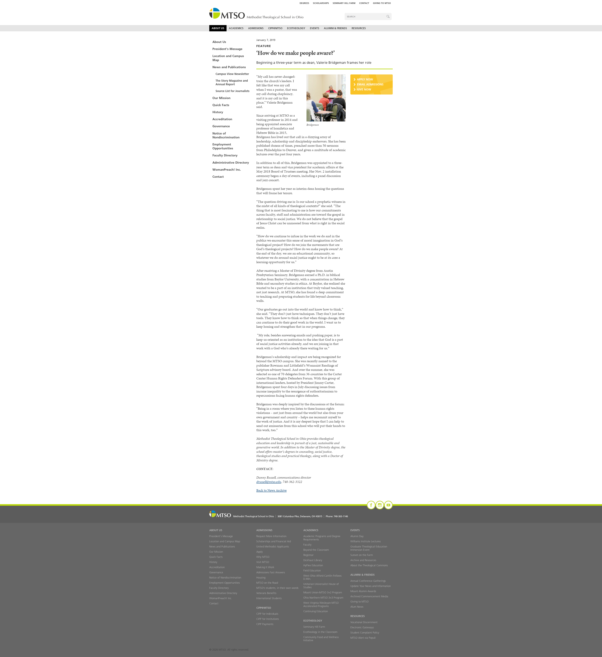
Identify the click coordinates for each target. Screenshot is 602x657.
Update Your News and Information (370, 586)
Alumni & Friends (335, 28)
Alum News (356, 606)
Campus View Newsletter (232, 74)
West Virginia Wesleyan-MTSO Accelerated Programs (321, 604)
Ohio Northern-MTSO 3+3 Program (323, 597)
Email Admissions (370, 84)
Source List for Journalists (232, 91)
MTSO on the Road (267, 582)
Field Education (312, 570)
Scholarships (321, 3)
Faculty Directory (225, 155)
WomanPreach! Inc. (226, 169)
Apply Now (365, 79)
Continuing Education (315, 611)
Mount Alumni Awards (363, 591)
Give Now (364, 89)
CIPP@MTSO (275, 28)
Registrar (308, 555)
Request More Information (271, 536)
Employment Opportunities (222, 146)
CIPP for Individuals (267, 613)
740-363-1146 (341, 516)
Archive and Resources (363, 560)
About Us (218, 28)
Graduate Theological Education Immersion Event (368, 548)
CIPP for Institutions (267, 618)
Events (314, 28)
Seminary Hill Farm (344, 3)
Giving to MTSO (382, 3)
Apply (259, 551)
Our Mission (221, 98)
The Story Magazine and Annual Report (232, 82)
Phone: (337, 516)
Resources (359, 28)
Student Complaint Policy (364, 632)
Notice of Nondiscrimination (226, 135)
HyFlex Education (313, 565)
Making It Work (265, 567)
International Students (269, 598)
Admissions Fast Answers (270, 572)
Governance (221, 126)
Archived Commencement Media (369, 596)
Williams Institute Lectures (365, 541)
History (217, 112)
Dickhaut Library (312, 560)
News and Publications (229, 67)
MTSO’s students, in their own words (277, 587)
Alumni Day (357, 536)
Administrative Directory (230, 162)
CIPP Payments (264, 624)
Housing (260, 577)
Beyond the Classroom (316, 549)
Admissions (256, 28)
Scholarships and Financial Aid (273, 541)
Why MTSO (262, 556)
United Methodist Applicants (272, 546)
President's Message (227, 49)
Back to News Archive (271, 490)
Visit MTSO (262, 562)
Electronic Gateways (362, 627)
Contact (364, 3)
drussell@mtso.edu (268, 481)
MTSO (256, 14)
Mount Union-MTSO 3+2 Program (322, 592)
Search (388, 16)
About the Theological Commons (369, 565)
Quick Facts (220, 105)
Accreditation (222, 119)
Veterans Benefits (266, 593)
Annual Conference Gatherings (368, 580)
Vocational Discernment (364, 622)
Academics (236, 28)
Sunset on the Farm (361, 555)
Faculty (307, 544)
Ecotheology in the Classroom (320, 631)
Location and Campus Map (228, 58)
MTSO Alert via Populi (363, 637)
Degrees (304, 3)
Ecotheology (296, 28)
